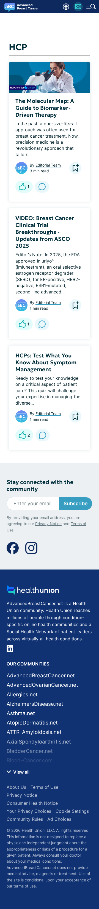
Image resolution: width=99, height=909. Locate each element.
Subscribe (76, 503)
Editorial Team (48, 165)
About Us (16, 787)
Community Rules (25, 819)
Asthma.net (21, 713)
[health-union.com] (33, 591)
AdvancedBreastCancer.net (41, 675)
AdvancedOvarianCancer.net (42, 685)
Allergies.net (22, 694)
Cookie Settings (72, 811)
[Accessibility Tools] (66, 7)
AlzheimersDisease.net (35, 704)
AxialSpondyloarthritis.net (39, 742)
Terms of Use (44, 787)
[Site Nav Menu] (91, 7)
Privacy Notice (48, 523)
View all (20, 772)
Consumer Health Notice (32, 803)
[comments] (42, 187)
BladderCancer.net (30, 751)
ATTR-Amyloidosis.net (34, 732)
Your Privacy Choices (29, 811)
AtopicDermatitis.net (32, 723)
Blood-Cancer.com (30, 760)
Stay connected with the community (40, 486)
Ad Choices (59, 819)
